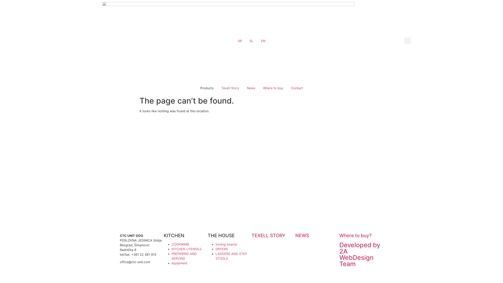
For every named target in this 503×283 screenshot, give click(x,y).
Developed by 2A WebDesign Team (359, 254)
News (251, 88)
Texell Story (230, 88)
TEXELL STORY (268, 235)
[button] (407, 41)
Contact (297, 88)
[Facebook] (267, 197)
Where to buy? (355, 235)
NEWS (302, 235)
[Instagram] (256, 197)
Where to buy (273, 88)
